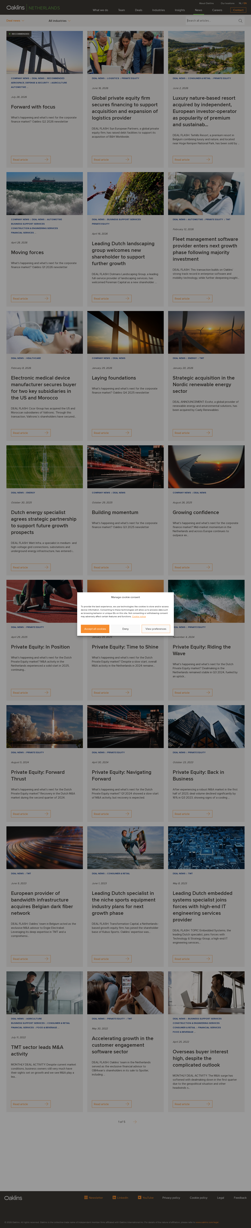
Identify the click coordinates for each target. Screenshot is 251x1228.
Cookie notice (139, 616)
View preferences (156, 628)
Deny (125, 628)
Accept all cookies (95, 628)
